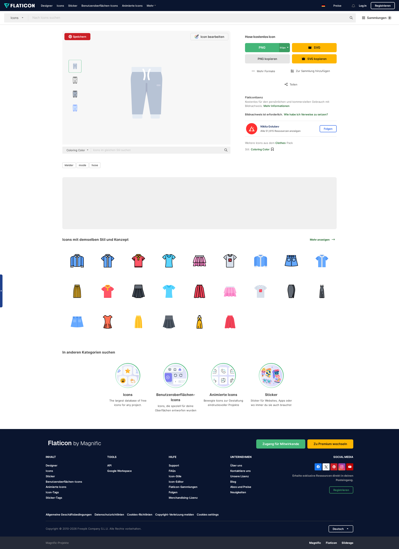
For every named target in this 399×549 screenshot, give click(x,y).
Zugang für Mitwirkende (280, 444)
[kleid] (321, 291)
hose (95, 165)
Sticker (72, 5)
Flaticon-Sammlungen (183, 486)
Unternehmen (241, 457)
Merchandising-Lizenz (183, 497)
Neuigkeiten (238, 492)
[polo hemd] (138, 260)
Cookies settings (208, 514)
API (109, 465)
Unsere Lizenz (239, 476)
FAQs (172, 470)
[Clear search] (342, 17)
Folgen (173, 492)
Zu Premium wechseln (330, 444)
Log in (363, 5)
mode (82, 165)
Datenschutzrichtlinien (109, 514)
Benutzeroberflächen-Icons (99, 5)
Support (174, 465)
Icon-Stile (175, 476)
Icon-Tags (52, 492)
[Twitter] (326, 466)
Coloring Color (260, 149)
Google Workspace (119, 470)
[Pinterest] (333, 466)
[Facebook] (318, 466)
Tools (112, 457)
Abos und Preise (240, 486)
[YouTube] (349, 466)
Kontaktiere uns (240, 470)
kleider (69, 165)
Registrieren (383, 5)
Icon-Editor (176, 481)
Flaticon (331, 542)
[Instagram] (341, 466)
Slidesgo (347, 542)
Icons (60, 5)
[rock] (199, 260)
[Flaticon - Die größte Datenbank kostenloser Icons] (19, 5)
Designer (47, 5)
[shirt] (77, 260)
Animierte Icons (132, 5)
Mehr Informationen (276, 106)
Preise (337, 5)
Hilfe (172, 457)
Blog (233, 481)
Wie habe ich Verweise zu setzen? (306, 114)
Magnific (315, 542)
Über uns (236, 465)
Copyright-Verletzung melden (174, 514)
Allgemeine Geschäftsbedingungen (69, 514)
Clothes (280, 143)
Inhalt (51, 457)
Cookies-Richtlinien (139, 514)
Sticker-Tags (54, 497)
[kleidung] (168, 260)
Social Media (343, 457)
